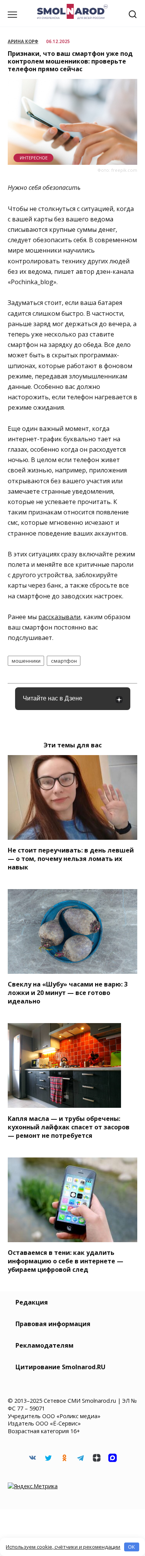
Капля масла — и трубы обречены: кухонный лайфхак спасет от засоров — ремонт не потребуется (69, 1126)
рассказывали (59, 617)
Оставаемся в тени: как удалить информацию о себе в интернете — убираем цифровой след (65, 1261)
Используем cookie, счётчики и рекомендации (63, 1546)
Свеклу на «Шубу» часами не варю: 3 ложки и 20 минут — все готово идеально (68, 992)
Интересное (34, 158)
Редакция (31, 1302)
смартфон (64, 661)
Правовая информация (52, 1324)
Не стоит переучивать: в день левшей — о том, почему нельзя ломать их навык (71, 858)
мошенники (26, 661)
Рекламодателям (44, 1345)
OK (131, 1546)
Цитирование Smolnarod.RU (60, 1367)
